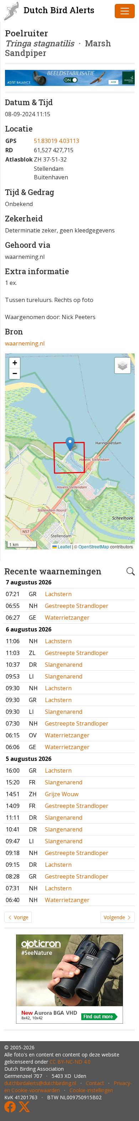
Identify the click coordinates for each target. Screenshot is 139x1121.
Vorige (20, 917)
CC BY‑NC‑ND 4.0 (70, 1061)
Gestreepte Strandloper (76, 606)
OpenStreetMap (93, 546)
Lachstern (58, 594)
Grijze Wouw (61, 794)
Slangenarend (63, 665)
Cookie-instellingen (91, 1090)
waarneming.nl (25, 343)
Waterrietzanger (67, 617)
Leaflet (64, 546)
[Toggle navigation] (125, 11)
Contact (95, 1083)
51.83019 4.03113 (56, 141)
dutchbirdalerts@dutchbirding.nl (40, 1083)
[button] (70, 444)
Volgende (115, 917)
